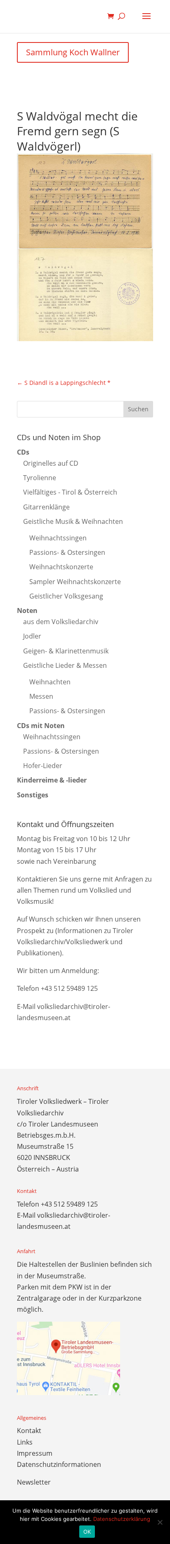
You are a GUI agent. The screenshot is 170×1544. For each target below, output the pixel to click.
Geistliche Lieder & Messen (65, 665)
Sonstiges (32, 794)
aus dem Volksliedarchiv (60, 621)
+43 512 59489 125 (69, 988)
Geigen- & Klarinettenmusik (66, 650)
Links (25, 1442)
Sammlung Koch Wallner (73, 52)
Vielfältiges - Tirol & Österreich (70, 492)
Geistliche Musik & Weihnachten (73, 521)
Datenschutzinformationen (59, 1464)
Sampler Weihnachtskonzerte (75, 581)
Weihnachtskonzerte (61, 566)
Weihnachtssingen (58, 537)
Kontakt (29, 1430)
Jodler (32, 636)
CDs (23, 452)
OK (87, 1531)
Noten (27, 610)
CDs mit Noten (41, 725)
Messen (41, 696)
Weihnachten (50, 681)
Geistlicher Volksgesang (66, 596)
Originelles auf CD (50, 463)
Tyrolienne (39, 477)
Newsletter (34, 1482)
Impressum (34, 1453)
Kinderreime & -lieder (52, 780)
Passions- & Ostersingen (67, 552)
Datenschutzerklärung (121, 1519)
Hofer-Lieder (42, 765)
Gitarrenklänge (46, 507)
